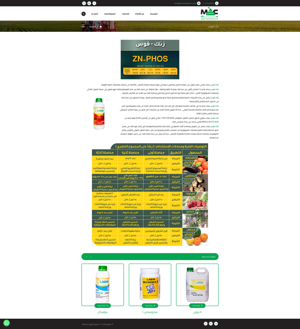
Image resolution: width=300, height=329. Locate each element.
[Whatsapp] (6, 323)
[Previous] (90, 257)
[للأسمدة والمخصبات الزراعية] (209, 13)
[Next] (86, 257)
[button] (94, 3)
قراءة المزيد (196, 305)
